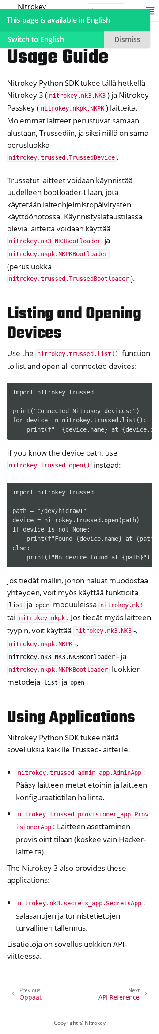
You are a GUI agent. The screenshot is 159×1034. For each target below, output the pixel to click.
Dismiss (127, 39)
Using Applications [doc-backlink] (71, 718)
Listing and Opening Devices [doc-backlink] (74, 324)
